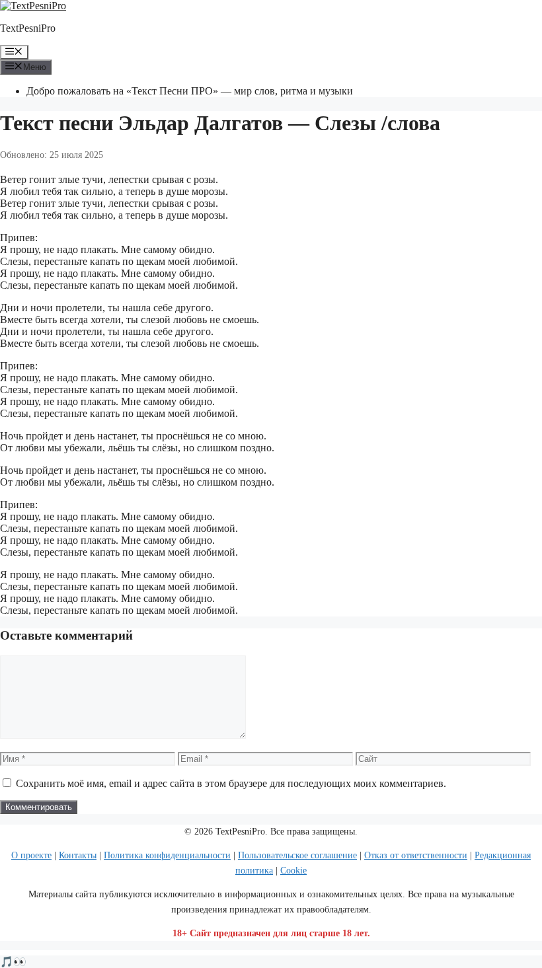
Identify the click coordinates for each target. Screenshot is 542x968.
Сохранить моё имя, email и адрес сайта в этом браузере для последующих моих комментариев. (231, 783)
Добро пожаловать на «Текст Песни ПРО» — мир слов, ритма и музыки (189, 90)
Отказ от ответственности (415, 855)
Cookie (293, 870)
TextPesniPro (28, 28)
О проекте (31, 855)
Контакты (78, 855)
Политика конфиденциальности (167, 855)
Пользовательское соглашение (297, 855)
